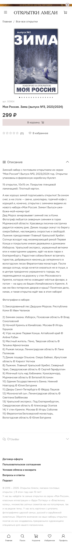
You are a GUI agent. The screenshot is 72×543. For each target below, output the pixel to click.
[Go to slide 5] (28, 97)
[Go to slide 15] (52, 97)
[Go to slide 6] (31, 97)
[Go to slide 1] (19, 97)
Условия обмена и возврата (19, 469)
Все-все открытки (27, 21)
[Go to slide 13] (47, 97)
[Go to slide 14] (50, 97)
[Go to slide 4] (26, 97)
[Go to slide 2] (21, 97)
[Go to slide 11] (43, 97)
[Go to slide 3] (24, 97)
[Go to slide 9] (38, 97)
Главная (7, 21)
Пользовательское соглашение (22, 464)
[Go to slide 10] (40, 97)
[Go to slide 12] (45, 97)
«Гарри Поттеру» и (40, 500)
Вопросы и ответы (14, 475)
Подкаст (8, 480)
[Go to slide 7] (33, 97)
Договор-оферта (13, 459)
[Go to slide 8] (36, 97)
